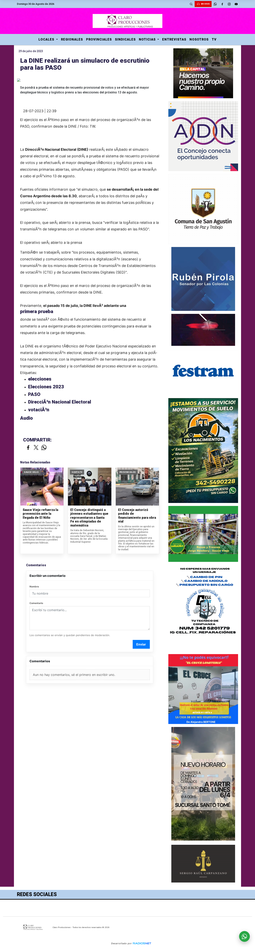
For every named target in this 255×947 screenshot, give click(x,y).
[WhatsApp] (215, 4)
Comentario (36, 603)
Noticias (148, 39)
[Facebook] (222, 4)
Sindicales (125, 39)
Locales (46, 39)
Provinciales (99, 39)
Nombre (34, 586)
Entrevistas (174, 39)
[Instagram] (229, 4)
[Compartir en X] (36, 447)
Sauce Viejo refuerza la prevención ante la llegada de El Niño (40, 514)
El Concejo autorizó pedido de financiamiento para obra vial (137, 516)
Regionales (72, 39)
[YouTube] (236, 4)
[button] (191, 4)
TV (214, 39)
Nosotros (199, 39)
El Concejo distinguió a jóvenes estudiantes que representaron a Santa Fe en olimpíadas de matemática (89, 517)
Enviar (141, 644)
